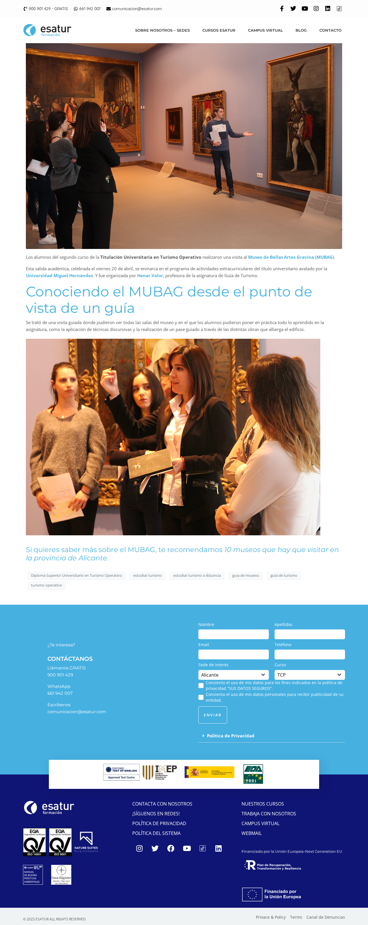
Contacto (330, 30)
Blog (301, 30)
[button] (271, 736)
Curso (280, 664)
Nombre (206, 624)
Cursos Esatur (218, 30)
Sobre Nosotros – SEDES (162, 30)
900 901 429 (60, 674)
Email (203, 644)
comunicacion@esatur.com (76, 711)
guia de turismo (284, 575)
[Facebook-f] (282, 8)
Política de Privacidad (230, 736)
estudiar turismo (147, 575)
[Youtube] (304, 8)
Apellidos (283, 624)
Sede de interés (213, 664)
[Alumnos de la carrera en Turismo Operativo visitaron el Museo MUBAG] (184, 143)
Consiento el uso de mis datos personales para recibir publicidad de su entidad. (275, 697)
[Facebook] (171, 848)
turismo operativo (46, 585)
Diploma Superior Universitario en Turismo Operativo (76, 575)
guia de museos (245, 575)
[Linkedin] (328, 8)
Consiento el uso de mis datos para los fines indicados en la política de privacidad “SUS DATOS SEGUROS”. (274, 685)
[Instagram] (316, 8)
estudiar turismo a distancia (197, 575)
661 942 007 (60, 693)
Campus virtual (265, 30)
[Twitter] (293, 8)
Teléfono (283, 644)
